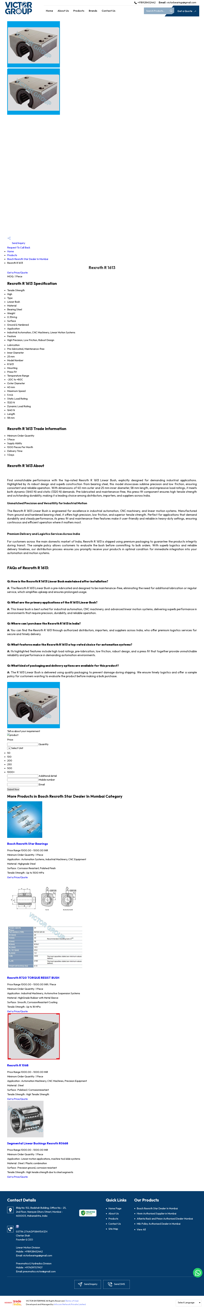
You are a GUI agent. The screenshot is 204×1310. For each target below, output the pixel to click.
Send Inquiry (18, 243)
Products (78, 10)
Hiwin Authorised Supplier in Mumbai (156, 1213)
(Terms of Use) (72, 1300)
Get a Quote (185, 11)
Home (49, 10)
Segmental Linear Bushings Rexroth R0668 (37, 1143)
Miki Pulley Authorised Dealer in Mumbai (158, 1223)
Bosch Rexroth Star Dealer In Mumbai (27, 259)
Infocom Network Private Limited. (70, 1304)
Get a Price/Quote (17, 272)
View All (141, 1229)
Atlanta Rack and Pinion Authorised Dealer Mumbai (165, 1218)
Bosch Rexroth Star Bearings (27, 844)
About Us (63, 10)
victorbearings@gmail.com (181, 2)
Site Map (113, 1228)
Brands (93, 10)
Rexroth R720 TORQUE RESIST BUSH (33, 978)
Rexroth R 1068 (17, 1065)
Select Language (186, 1302)
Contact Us (108, 10)
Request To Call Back (18, 247)
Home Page (114, 1208)
